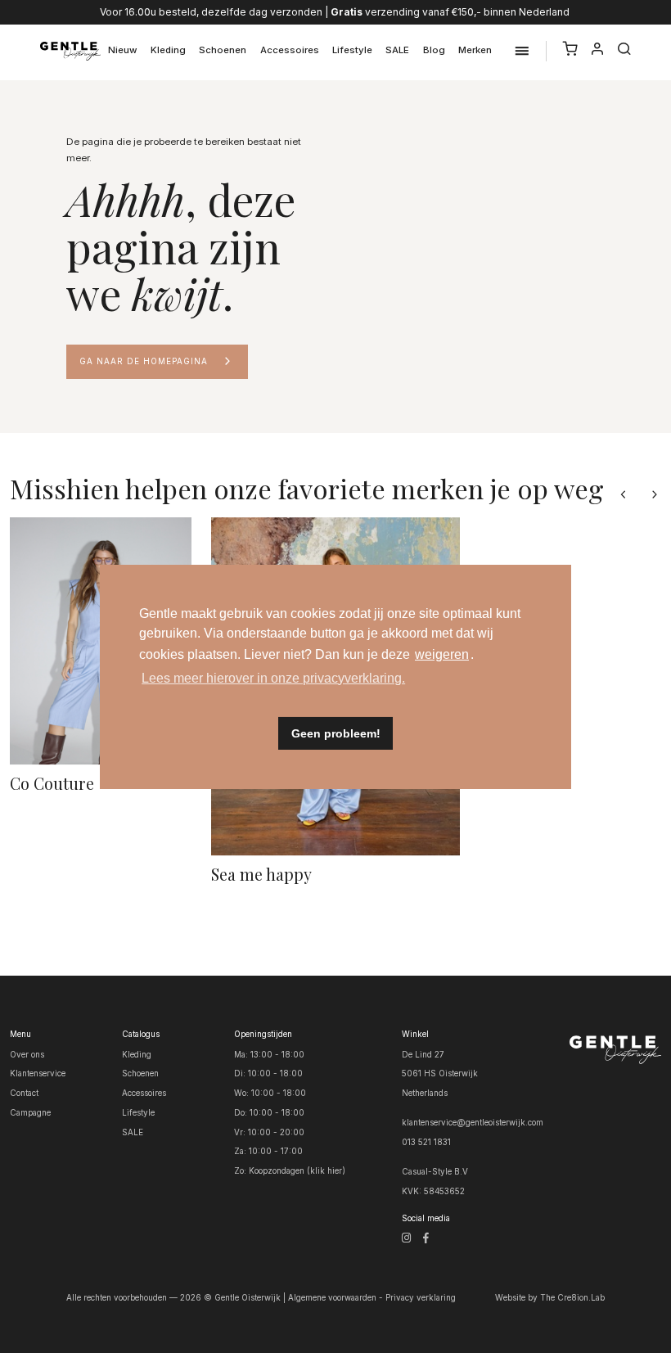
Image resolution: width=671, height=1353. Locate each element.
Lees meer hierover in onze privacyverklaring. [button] (273, 678)
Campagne (30, 1112)
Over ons (27, 1054)
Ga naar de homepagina (143, 361)
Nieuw (122, 50)
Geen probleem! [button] (336, 733)
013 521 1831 (426, 1142)
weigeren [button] (442, 654)
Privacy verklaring (420, 1297)
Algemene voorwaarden (332, 1297)
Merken (475, 50)
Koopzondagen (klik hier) (297, 1170)
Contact (24, 1093)
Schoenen (222, 50)
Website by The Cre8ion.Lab (550, 1297)
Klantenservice (37, 1073)
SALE (397, 50)
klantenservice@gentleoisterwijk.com (472, 1122)
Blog (434, 50)
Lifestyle (352, 50)
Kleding (168, 50)
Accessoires (289, 50)
